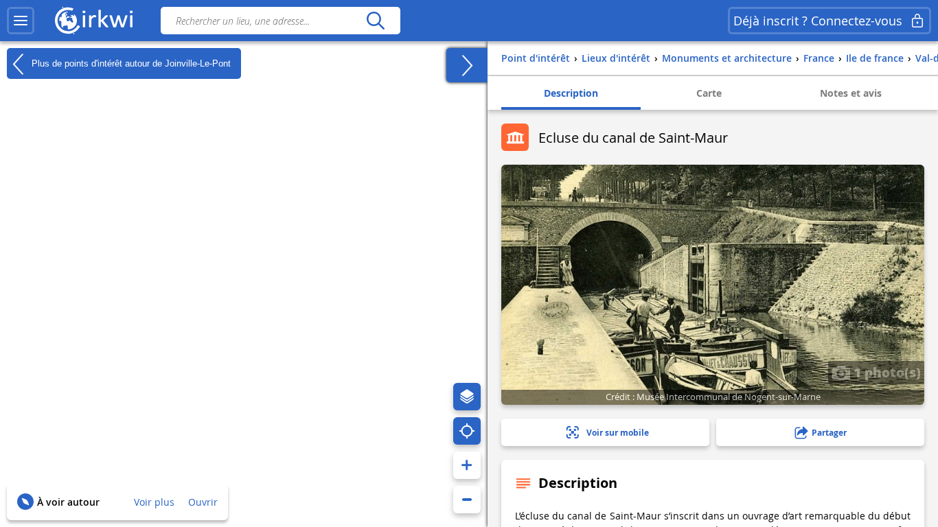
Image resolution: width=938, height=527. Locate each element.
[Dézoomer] (467, 499)
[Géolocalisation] (467, 431)
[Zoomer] (467, 465)
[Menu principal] (20, 20)
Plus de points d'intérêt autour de (130, 63)
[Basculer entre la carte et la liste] (467, 65)
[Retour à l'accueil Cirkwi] (94, 20)
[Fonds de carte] (467, 396)
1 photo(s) (885, 372)
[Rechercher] (375, 21)
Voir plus (154, 501)
